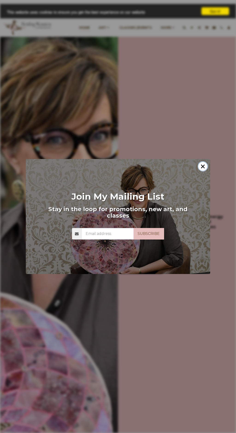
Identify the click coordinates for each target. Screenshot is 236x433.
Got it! (215, 11)
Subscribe (149, 233)
